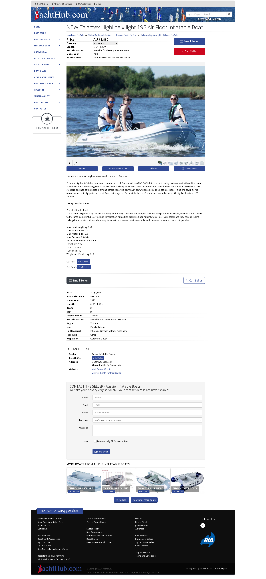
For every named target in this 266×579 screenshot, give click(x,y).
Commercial (40, 52)
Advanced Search (209, 19)
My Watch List (44, 542)
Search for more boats (144, 499)
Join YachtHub (141, 525)
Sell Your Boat (42, 45)
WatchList (84, 4)
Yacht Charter (42, 64)
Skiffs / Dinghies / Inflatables (100, 35)
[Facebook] (202, 525)
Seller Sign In (221, 568)
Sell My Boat (42, 4)
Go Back (122, 499)
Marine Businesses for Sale (99, 535)
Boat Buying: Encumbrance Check (53, 549)
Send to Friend (190, 168)
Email (85, 405)
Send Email (102, 451)
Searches (63, 4)
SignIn (98, 4)
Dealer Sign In (141, 522)
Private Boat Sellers (144, 539)
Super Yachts (44, 525)
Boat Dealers (41, 102)
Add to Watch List (119, 168)
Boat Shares (92, 539)
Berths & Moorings (44, 58)
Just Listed (42, 528)
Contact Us (40, 108)
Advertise (39, 90)
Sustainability (42, 96)
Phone (84, 412)
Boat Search (40, 33)
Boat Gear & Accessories (49, 539)
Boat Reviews (141, 535)
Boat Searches (44, 535)
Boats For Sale (42, 39)
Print (83, 168)
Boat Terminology (95, 532)
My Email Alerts (44, 545)
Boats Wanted (141, 545)
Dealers (139, 518)
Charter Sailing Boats (96, 518)
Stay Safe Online (142, 552)
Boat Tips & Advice (43, 83)
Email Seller (191, 41)
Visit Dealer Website (102, 369)
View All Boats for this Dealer (106, 372)
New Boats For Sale (75, 35)
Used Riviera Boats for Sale (99, 542)
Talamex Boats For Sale (126, 35)
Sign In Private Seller (144, 542)
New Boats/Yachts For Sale (50, 518)
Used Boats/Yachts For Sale (50, 522)
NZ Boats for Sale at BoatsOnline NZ (54, 559)
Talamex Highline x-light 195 (159, 35)
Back (154, 168)
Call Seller (190, 51)
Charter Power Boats (96, 522)
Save (85, 441)
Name (85, 397)
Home (37, 27)
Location (83, 420)
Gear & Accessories (44, 77)
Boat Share (40, 71)
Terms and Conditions (145, 556)
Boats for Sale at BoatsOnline (51, 556)
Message (83, 427)
